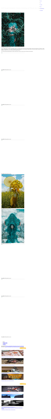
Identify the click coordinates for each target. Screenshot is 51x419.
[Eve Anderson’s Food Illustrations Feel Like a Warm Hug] (12, 355)
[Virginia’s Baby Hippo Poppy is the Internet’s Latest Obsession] (12, 363)
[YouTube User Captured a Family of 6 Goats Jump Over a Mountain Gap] (12, 397)
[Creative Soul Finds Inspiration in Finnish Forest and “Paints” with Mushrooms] (12, 391)
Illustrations (41, 10)
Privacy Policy (10, 413)
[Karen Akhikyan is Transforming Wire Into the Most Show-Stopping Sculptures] (12, 372)
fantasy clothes (5, 342)
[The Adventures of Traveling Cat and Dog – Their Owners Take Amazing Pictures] (12, 408)
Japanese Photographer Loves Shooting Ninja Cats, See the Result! (14, 346)
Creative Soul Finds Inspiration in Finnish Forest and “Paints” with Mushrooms (10, 392)
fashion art (4, 344)
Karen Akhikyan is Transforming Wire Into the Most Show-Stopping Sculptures (10, 373)
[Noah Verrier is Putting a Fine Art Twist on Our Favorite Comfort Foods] (12, 379)
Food (40, 6)
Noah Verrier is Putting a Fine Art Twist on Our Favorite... (8, 380)
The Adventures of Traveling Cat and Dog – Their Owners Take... (8, 409)
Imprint (16, 413)
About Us (5, 413)
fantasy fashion (5, 343)
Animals (41, 4)
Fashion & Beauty (42, 8)
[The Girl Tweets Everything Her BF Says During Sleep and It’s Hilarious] (12, 405)
